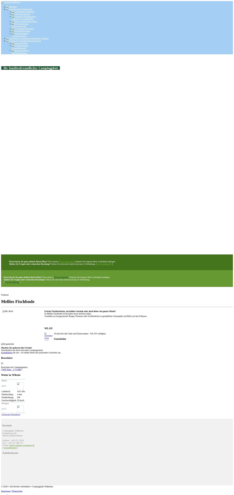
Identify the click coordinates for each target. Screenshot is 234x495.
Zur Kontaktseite (104, 264)
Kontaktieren (7, 352)
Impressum (5, 491)
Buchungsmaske (67, 261)
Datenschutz (17, 491)
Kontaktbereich (10, 448)
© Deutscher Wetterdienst (10, 415)
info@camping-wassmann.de (21, 445)
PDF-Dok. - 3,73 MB (11, 370)
